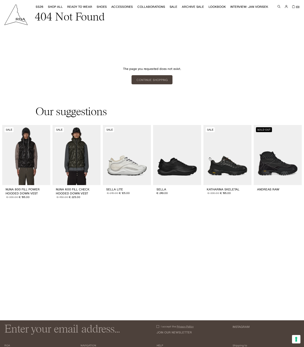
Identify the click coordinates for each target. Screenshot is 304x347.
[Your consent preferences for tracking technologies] (296, 339)
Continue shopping (152, 80)
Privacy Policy (185, 326)
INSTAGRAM (241, 327)
